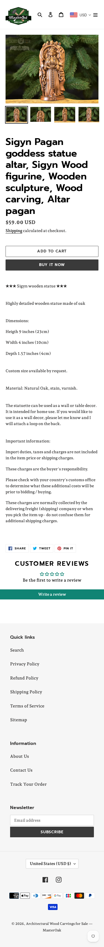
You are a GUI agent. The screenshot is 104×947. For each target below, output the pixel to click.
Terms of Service (27, 705)
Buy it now (52, 265)
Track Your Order (28, 784)
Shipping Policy (26, 691)
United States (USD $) (50, 863)
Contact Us (21, 770)
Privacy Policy (24, 663)
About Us (19, 756)
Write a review (52, 594)
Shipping (14, 230)
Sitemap (18, 719)
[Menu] (95, 14)
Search (17, 650)
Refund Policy (24, 677)
